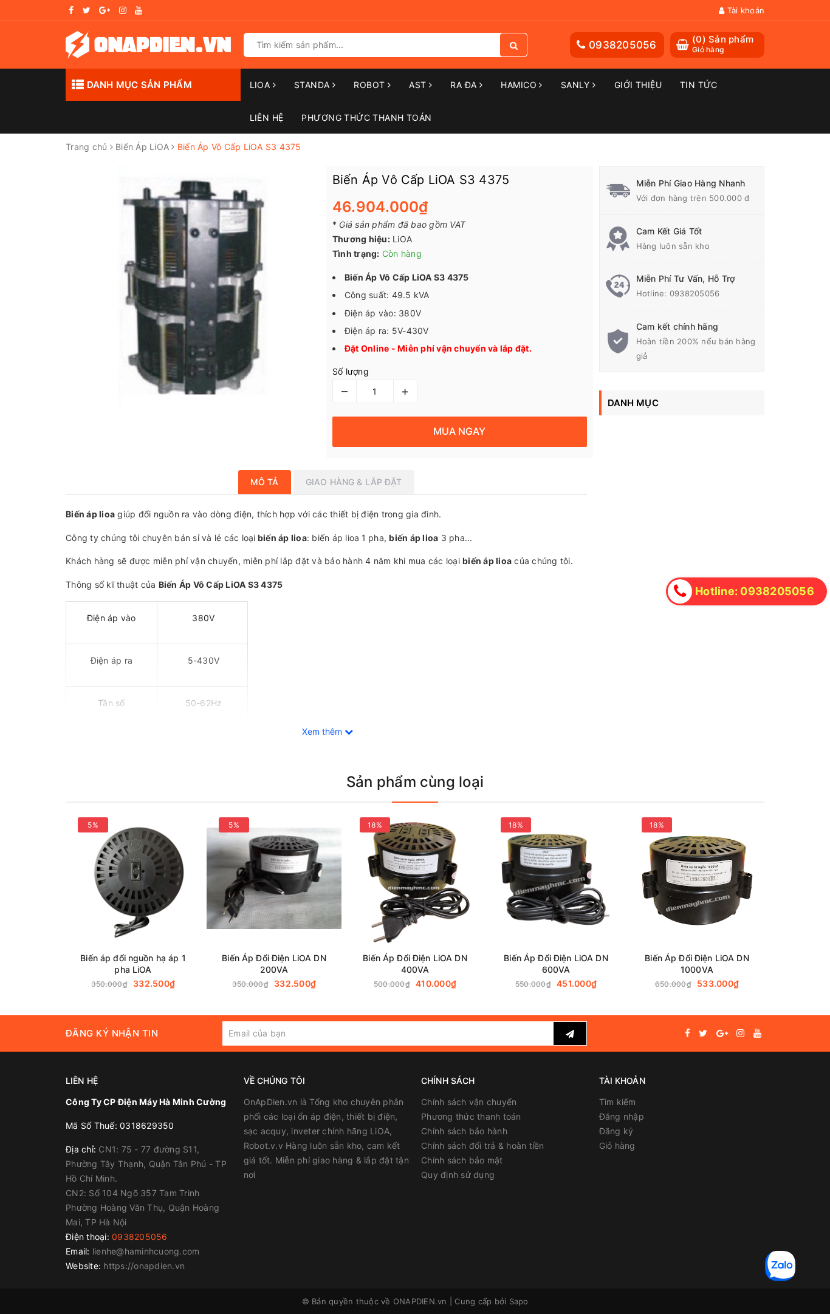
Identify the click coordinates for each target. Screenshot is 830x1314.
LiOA (261, 85)
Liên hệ (267, 117)
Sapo (519, 1301)
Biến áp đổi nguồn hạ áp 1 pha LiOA (133, 964)
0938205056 (623, 45)
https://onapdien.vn (144, 1266)
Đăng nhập (621, 1116)
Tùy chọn (167, 984)
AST (419, 85)
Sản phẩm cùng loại (415, 782)
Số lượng (350, 371)
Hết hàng (308, 984)
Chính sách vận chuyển (468, 1102)
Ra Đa (464, 85)
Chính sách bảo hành (464, 1131)
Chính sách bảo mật (462, 1160)
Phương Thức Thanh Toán (366, 117)
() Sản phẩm (722, 44)
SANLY (577, 85)
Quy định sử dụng (458, 1174)
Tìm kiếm (617, 1102)
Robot (371, 85)
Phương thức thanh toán (471, 1116)
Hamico (520, 85)
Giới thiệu (638, 85)
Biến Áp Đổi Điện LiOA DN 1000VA (697, 964)
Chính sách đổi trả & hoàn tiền (482, 1145)
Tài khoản (744, 10)
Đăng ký (616, 1131)
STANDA (313, 85)
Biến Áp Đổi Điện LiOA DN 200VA (274, 964)
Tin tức (699, 85)
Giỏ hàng (617, 1145)
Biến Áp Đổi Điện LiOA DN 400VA (415, 964)
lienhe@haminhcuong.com (146, 1251)
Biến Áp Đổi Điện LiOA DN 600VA (556, 964)
